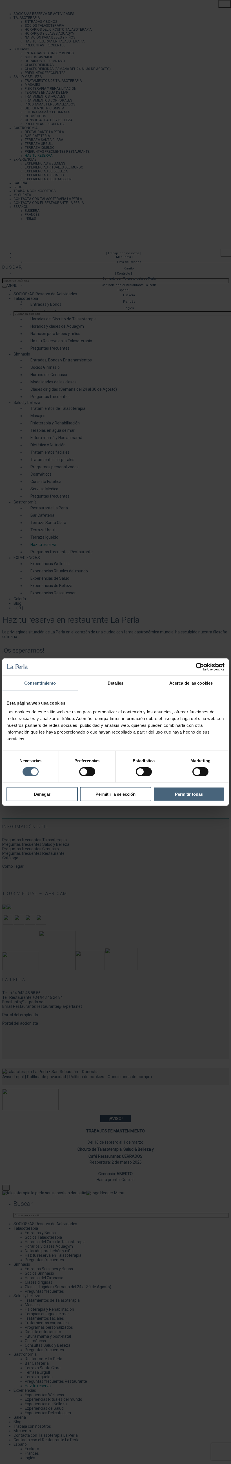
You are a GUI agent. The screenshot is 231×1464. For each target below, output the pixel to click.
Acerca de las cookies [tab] (191, 682)
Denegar (42, 794)
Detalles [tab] (116, 682)
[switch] (87, 771)
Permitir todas (189, 794)
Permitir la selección (115, 794)
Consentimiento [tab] (40, 682)
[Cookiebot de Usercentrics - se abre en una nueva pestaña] (200, 666)
